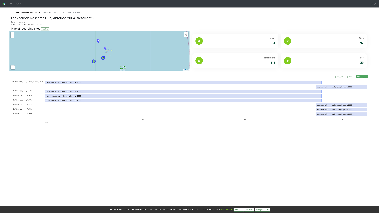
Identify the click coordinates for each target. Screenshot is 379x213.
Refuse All (249, 210)
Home (11, 4)
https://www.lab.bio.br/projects (32, 24)
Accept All (239, 210)
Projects (18, 4)
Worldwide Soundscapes (30, 12)
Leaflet (187, 70)
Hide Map (45, 29)
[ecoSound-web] (4, 4)
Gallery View (340, 77)
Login (374, 4)
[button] (98, 41)
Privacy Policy (226, 209)
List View (351, 77)
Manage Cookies (262, 210)
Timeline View (362, 77)
